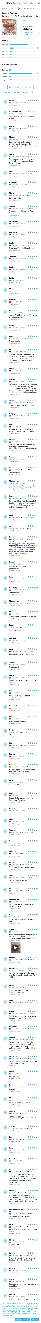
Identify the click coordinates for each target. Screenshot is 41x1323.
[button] (30, 3)
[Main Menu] (2, 3)
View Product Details (28, 33)
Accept (18, 1320)
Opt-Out (26, 1320)
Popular (4, 8)
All (10, 87)
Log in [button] (33, 3)
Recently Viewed (29, 8)
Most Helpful (27, 87)
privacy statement (10, 1306)
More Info (35, 1320)
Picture (16, 87)
